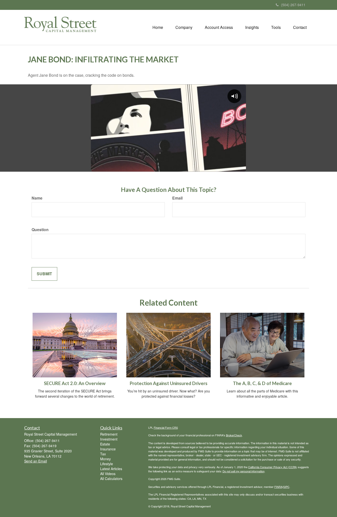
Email (177, 198)
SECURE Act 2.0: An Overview (75, 383)
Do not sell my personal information (243, 471)
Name (37, 198)
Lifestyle (106, 463)
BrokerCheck (234, 435)
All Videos (107, 473)
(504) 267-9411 (293, 4)
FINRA (278, 487)
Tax (103, 453)
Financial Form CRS (166, 427)
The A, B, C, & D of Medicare (262, 383)
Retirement (108, 434)
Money (105, 458)
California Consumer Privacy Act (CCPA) (272, 467)
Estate (105, 444)
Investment (108, 439)
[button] (184, 27)
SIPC (286, 487)
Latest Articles (111, 468)
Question (40, 229)
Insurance (108, 448)
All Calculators (111, 478)
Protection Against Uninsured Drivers (168, 383)
